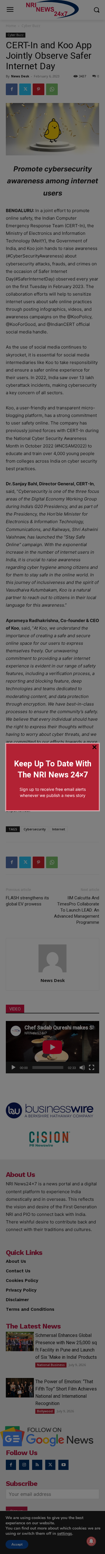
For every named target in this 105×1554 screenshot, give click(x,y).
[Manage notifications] (91, 1541)
